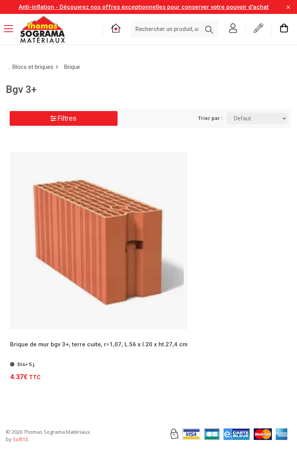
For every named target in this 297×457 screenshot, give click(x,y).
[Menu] (11, 29)
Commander (95, 360)
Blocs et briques (32, 66)
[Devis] (258, 29)
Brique (72, 66)
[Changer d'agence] (116, 29)
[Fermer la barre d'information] (288, 7)
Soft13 (20, 439)
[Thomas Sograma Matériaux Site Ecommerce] (42, 29)
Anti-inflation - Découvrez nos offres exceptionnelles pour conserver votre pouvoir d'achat (144, 6)
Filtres (66, 118)
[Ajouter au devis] (180, 360)
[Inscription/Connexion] (233, 29)
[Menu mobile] (11, 28)
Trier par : (210, 118)
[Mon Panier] (284, 29)
